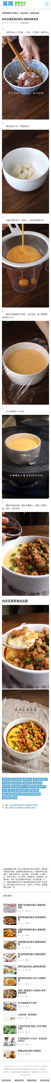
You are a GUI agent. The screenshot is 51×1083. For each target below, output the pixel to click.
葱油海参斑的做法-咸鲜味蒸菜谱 (32, 955)
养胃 (33, 787)
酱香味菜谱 (7, 794)
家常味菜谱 (7, 783)
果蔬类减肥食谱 (22, 790)
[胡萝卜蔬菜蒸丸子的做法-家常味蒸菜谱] (9, 993)
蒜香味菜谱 (41, 787)
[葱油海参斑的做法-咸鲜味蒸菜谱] (9, 957)
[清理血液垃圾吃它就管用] (9, 1054)
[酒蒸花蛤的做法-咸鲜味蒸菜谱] (9, 969)
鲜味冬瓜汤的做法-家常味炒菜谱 (22, 807)
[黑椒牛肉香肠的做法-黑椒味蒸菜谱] (9, 908)
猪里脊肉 (6, 779)
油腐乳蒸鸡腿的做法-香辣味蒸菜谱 (32, 930)
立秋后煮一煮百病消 (27, 1014)
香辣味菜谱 (15, 787)
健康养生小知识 (37, 1072)
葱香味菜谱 (34, 790)
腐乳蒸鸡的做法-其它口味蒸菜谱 (32, 979)
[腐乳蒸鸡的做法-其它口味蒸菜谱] (9, 981)
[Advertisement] (25, 838)
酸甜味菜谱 (17, 783)
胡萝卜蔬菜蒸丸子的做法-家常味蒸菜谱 (32, 991)
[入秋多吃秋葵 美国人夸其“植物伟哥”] (9, 1029)
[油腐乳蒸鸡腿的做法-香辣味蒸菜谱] (9, 932)
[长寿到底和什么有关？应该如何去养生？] (9, 1041)
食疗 (4, 790)
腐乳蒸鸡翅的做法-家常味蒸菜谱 (32, 918)
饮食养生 (11, 790)
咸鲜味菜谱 (34, 13)
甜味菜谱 (26, 794)
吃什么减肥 (26, 787)
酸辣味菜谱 (43, 779)
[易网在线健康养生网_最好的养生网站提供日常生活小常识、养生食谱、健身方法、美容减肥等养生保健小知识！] (14, 3)
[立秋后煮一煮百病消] (9, 1017)
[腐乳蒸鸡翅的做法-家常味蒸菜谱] (9, 920)
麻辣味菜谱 (27, 783)
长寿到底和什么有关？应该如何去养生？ (32, 1039)
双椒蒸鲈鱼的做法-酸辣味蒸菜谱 (32, 943)
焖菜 (14, 798)
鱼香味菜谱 (17, 794)
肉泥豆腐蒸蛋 (16, 779)
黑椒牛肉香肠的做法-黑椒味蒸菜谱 (32, 906)
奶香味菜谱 (7, 798)
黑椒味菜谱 (36, 794)
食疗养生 (6, 787)
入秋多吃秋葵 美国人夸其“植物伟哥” (32, 1027)
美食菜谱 (24, 13)
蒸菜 (35, 779)
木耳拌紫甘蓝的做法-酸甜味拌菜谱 (23, 805)
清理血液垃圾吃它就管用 (29, 1051)
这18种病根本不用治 (27, 1003)
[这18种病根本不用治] (9, 1006)
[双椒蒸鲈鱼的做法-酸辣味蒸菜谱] (9, 945)
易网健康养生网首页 (10, 13)
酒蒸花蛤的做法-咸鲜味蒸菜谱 (32, 966)
